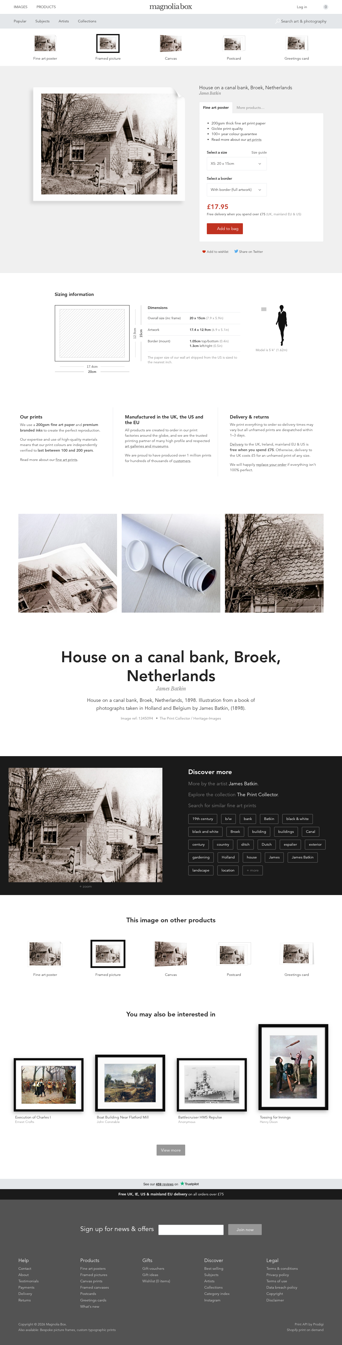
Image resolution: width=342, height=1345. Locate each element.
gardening (201, 857)
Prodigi (318, 1324)
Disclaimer (275, 1300)
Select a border (219, 178)
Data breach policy (281, 1287)
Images (20, 7)
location (228, 870)
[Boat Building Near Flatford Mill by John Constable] (130, 1083)
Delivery (237, 444)
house (252, 857)
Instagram (212, 1300)
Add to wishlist (217, 252)
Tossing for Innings (275, 1117)
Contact (24, 1268)
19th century (202, 819)
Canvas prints (91, 1281)
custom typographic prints (96, 1330)
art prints (254, 139)
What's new (89, 1306)
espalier (290, 844)
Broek (235, 831)
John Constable (108, 1122)
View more (171, 1150)
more (254, 870)
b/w (228, 819)
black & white (297, 819)
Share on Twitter (251, 252)
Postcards (88, 1293)
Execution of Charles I (33, 1117)
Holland (228, 857)
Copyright (274, 1293)
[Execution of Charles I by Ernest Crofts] (49, 1085)
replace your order (271, 464)
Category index (217, 1293)
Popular (20, 21)
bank (248, 819)
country (223, 844)
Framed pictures (93, 1275)
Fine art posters (93, 1268)
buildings (286, 831)
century (198, 844)
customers (181, 461)
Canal (310, 831)
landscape (200, 870)
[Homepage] (171, 8)
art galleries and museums (146, 446)
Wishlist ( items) (156, 1281)
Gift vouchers (153, 1268)
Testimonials (28, 1281)
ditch (245, 844)
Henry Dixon (269, 1122)
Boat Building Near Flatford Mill (123, 1117)
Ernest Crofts (24, 1122)
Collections (87, 21)
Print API (301, 1324)
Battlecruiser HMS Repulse (200, 1117)
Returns (24, 1300)
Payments (26, 1287)
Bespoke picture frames (57, 1330)
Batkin (269, 819)
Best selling (213, 1268)
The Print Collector (257, 795)
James (274, 857)
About (23, 1275)
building (259, 831)
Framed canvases (94, 1287)
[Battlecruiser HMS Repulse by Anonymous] (212, 1085)
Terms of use (276, 1281)
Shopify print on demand (305, 1330)
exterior (315, 844)
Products (46, 7)
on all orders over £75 (171, 1194)
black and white (205, 831)
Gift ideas (150, 1275)
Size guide (259, 152)
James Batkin (210, 93)
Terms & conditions (282, 1268)
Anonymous (186, 1122)
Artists (64, 21)
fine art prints (66, 459)
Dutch (267, 844)
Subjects (42, 21)
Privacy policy (277, 1275)
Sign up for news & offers (117, 1229)
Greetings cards (93, 1300)
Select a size (237, 152)
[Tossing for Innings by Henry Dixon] (293, 1068)
